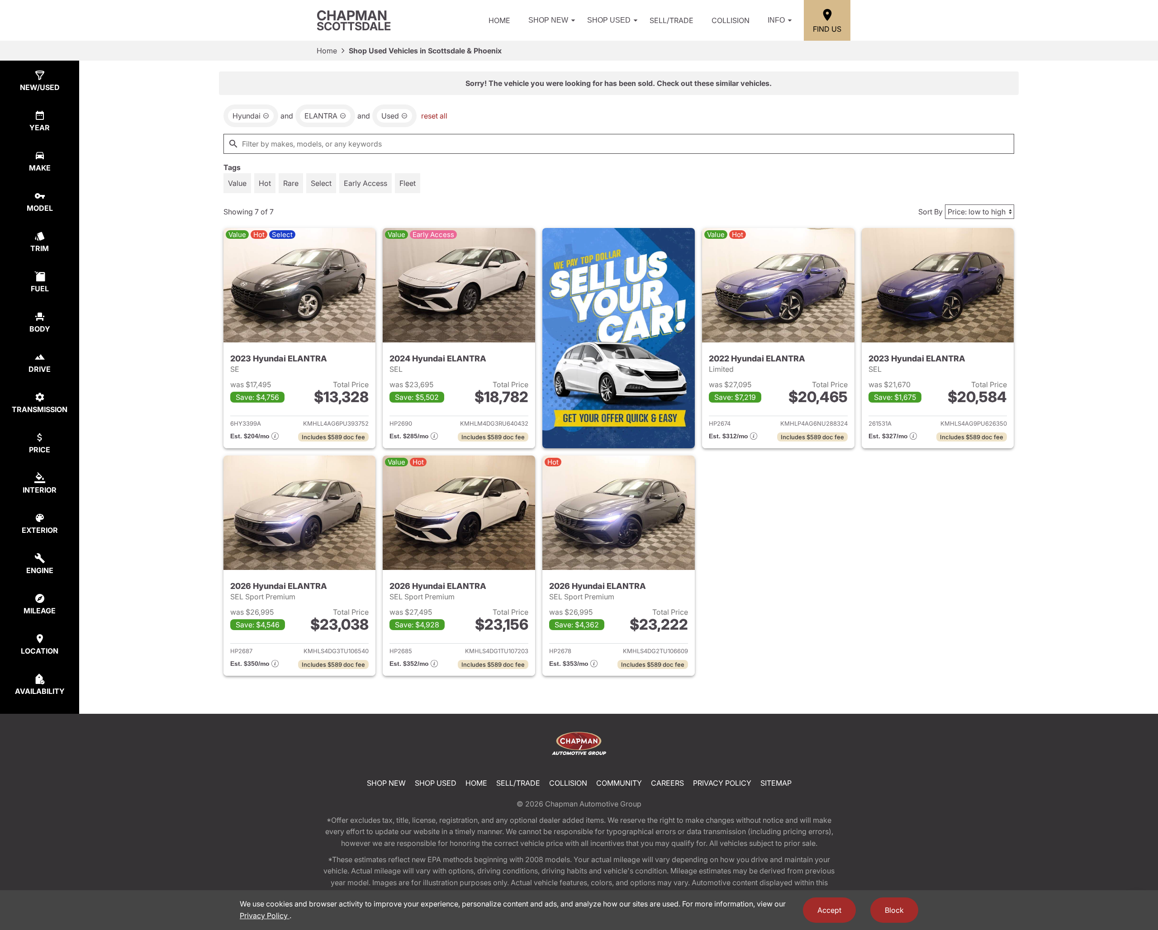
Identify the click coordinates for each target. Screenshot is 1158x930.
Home (499, 20)
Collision (731, 20)
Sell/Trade (671, 20)
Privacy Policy (722, 783)
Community (619, 783)
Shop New (548, 20)
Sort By (930, 211)
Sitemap (776, 783)
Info (776, 20)
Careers (667, 783)
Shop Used (609, 20)
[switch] (237, 183)
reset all (434, 115)
